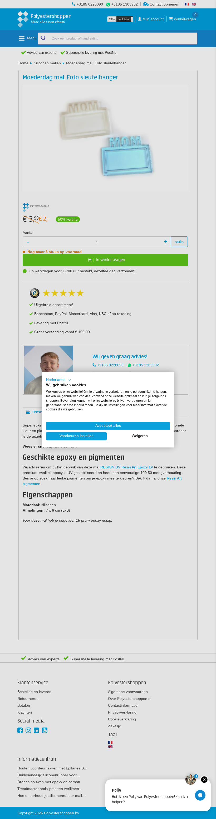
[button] (58, 380)
